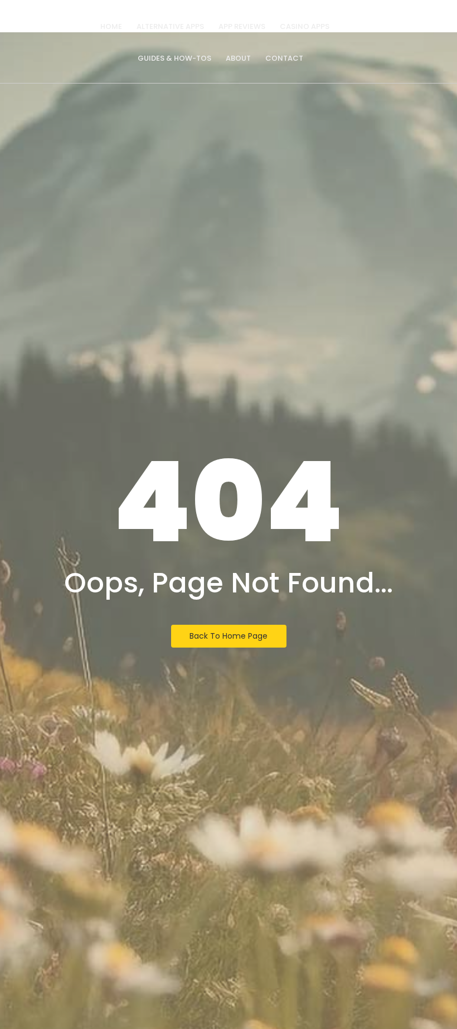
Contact (284, 58)
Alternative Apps (170, 26)
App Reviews (241, 26)
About (238, 58)
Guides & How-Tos (174, 58)
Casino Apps (304, 26)
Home (111, 26)
